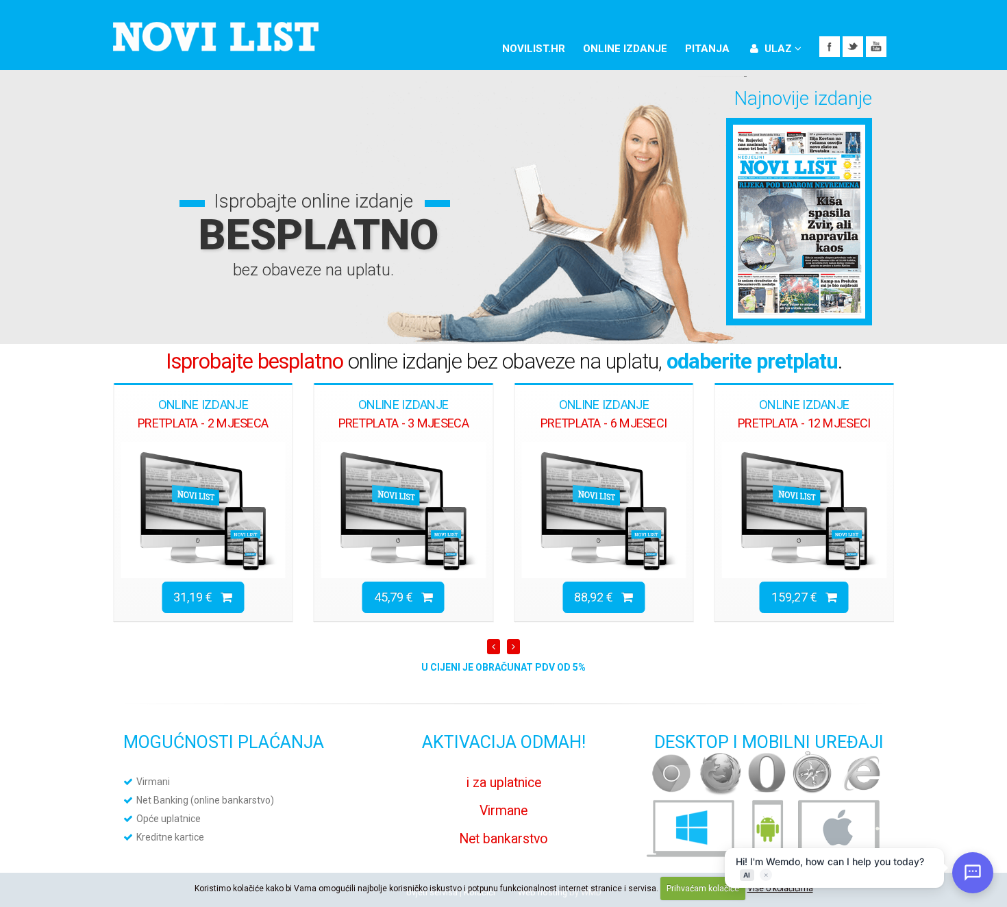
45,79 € (397, 597)
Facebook (829, 46)
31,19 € (197, 597)
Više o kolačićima (780, 888)
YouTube (876, 46)
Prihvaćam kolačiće (703, 888)
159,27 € (798, 597)
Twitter (853, 46)
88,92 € (597, 597)
